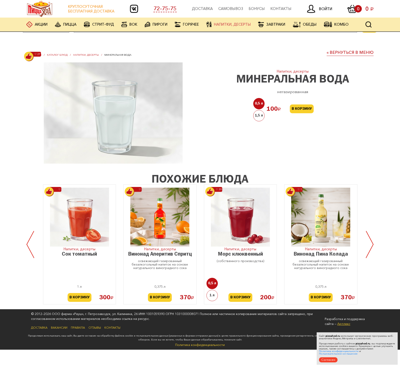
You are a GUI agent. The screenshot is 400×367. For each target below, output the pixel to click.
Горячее (191, 24)
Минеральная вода (117, 54)
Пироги (160, 24)
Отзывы (94, 327)
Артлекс (343, 324)
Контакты (280, 8)
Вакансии (59, 327)
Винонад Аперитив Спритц (160, 254)
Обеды (309, 24)
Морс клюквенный (240, 254)
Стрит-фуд (103, 24)
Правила (78, 327)
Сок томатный (79, 254)
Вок (133, 24)
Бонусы (257, 8)
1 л (212, 295)
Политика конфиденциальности (200, 345)
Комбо (341, 24)
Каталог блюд (57, 54)
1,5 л (259, 115)
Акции (41, 24)
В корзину (302, 108)
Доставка (202, 8)
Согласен (328, 359)
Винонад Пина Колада (321, 254)
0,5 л (259, 103)
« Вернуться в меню (350, 52)
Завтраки (275, 24)
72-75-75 (165, 8)
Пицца (69, 24)
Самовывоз (230, 8)
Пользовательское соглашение (338, 353)
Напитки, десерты (232, 24)
